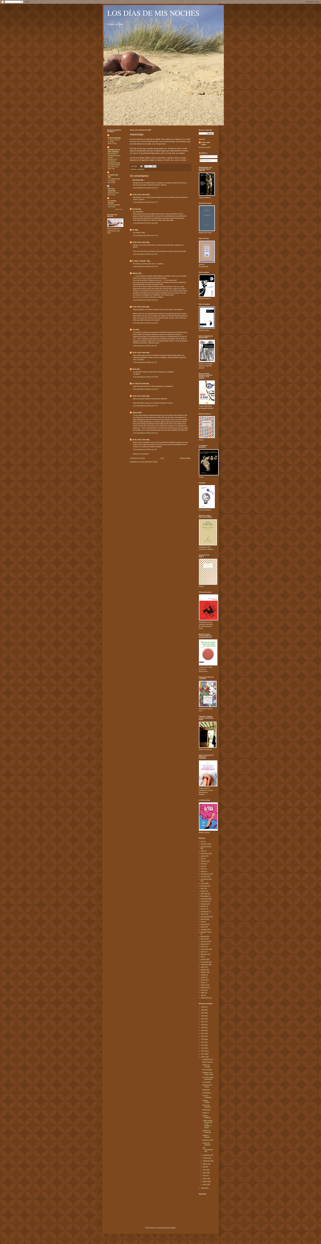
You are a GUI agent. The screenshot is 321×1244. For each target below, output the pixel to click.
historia (203, 906)
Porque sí (206, 1113)
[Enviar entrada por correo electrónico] (141, 166)
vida (202, 995)
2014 (203, 1042)
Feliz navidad (207, 1070)
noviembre (206, 1155)
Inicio (162, 458)
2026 (203, 1007)
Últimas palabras (206, 1116)
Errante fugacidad (114, 138)
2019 (203, 1027)
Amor (202, 851)
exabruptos (140, 169)
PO (202, 957)
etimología (204, 894)
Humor (203, 914)
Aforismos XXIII (208, 1140)
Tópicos (203, 985)
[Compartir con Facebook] (152, 166)
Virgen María (205, 998)
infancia (203, 919)
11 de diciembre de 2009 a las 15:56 (145, 223)
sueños (203, 980)
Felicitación (204, 901)
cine (202, 866)
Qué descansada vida (208, 1149)
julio (204, 1167)
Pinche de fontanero (207, 1106)
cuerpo (203, 883)
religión (203, 970)
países (203, 952)
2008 (203, 1188)
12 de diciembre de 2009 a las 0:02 (145, 346)
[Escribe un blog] (148, 166)
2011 (203, 1051)
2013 (203, 1045)
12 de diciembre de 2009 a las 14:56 (145, 377)
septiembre (207, 1161)
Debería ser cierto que (207, 1131)
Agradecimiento (206, 847)
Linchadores (207, 1093)
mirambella (136, 180)
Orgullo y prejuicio (206, 1136)
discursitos (204, 886)
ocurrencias (205, 949)
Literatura (204, 929)
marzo (205, 1179)
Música (203, 939)
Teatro (203, 982)
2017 (203, 1033)
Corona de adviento (206, 1144)
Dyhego (135, 209)
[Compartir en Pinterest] (155, 166)
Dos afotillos (207, 1082)
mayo (205, 1173)
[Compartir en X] (150, 166)
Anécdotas (204, 853)
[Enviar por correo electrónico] (145, 166)
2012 (203, 1048)
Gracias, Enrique (206, 1101)
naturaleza (204, 941)
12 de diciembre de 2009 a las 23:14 (145, 433)
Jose (134, 329)
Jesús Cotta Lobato (139, 194)
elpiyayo (135, 273)
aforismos (204, 844)
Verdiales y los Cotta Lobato (208, 1073)
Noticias (203, 944)
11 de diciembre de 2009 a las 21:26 (145, 266)
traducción (204, 987)
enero (205, 1184)
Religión (203, 972)
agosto (205, 1164)
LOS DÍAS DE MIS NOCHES (153, 13)
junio (205, 1170)
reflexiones (204, 964)
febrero (205, 1181)
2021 (203, 1022)
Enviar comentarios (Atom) (148, 462)
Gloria (134, 369)
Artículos (204, 861)
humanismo (205, 912)
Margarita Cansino (113, 192)
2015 (203, 1039)
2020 (203, 1025)
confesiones (205, 874)
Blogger (172, 1228)
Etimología (204, 896)
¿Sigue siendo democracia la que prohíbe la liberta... (207, 1124)
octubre (205, 1158)
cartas (203, 864)
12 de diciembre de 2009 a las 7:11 (145, 362)
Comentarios (206, 160)
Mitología (204, 936)
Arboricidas (206, 1110)
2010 (203, 1054)
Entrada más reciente (137, 458)
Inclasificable (205, 917)
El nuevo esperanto (207, 1096)
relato (203, 967)
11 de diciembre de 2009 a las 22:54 (145, 300)
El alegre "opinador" (139, 261)
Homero (203, 909)
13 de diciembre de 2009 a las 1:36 (145, 449)
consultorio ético (206, 879)
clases (203, 871)
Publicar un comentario (141, 454)
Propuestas (204, 962)
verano (203, 990)
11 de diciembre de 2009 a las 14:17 (145, 202)
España (203, 891)
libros (202, 927)
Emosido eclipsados (114, 205)
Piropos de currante (206, 1066)
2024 (203, 1013)
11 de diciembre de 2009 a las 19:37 (145, 254)
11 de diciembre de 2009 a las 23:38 (145, 323)
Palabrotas (206, 1090)
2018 (203, 1030)
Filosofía (203, 904)
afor (202, 841)
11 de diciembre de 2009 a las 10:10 (145, 188)
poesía (203, 959)
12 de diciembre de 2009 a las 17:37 (145, 406)
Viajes (203, 993)
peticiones (204, 954)
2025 (203, 1010)
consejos (204, 876)
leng (202, 922)
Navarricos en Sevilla (207, 1086)
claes (202, 869)
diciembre (206, 1059)
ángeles (203, 856)
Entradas (205, 156)
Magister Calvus (206, 932)
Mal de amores (208, 1062)
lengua (203, 924)
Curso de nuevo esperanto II (208, 1078)
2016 (203, 1036)
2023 (203, 1016)
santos (203, 977)
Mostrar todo (119, 209)
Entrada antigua (185, 458)
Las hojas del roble (139, 383)
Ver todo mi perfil (204, 147)
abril (204, 1175)
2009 (203, 1057)
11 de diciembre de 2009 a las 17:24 (145, 235)
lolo (133, 230)
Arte (202, 859)
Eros (202, 888)
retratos (203, 975)
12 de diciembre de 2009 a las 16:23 (145, 389)
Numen (203, 947)
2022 (203, 1019)
